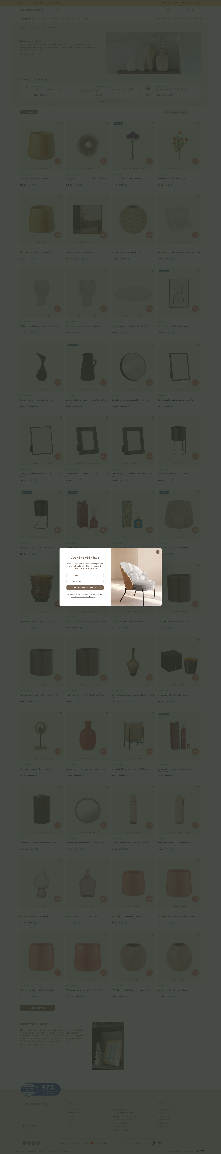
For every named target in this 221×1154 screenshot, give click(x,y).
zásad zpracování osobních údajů (83, 597)
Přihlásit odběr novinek (83, 587)
